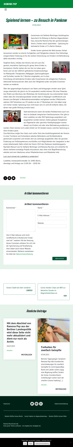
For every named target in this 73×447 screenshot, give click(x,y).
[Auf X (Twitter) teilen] (5, 178)
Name (40, 208)
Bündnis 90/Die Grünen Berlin (14, 416)
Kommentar (11, 208)
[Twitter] (32, 404)
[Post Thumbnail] (54, 330)
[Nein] (71, 442)
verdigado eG (36, 426)
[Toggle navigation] (5, 9)
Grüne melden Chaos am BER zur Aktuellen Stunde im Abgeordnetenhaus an (54, 291)
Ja (25, 443)
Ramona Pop (10, 4)
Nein (30, 443)
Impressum (6, 404)
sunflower (18, 426)
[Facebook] (36, 404)
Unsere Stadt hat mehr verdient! (19, 289)
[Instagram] (41, 404)
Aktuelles (23, 178)
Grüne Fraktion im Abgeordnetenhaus (36, 416)
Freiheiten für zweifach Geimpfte (51, 348)
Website (41, 223)
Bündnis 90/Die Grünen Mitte (58, 416)
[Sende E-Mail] (13, 178)
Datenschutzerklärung (24, 254)
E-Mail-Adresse (44, 215)
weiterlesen (26, 355)
